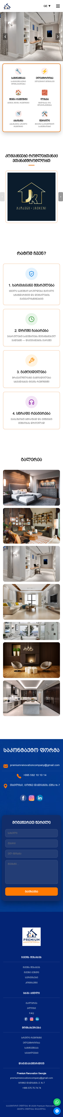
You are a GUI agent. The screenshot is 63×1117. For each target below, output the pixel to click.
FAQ (31, 1013)
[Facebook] (26, 1019)
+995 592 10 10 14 (34, 775)
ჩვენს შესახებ (31, 967)
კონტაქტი (31, 982)
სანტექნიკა (31, 1047)
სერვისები (31, 977)
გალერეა (31, 1003)
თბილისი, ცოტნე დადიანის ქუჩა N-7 (35, 785)
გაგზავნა (31, 891)
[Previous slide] (2, 196)
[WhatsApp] (57, 1102)
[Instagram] (31, 1019)
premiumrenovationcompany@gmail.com (35, 765)
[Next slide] (60, 196)
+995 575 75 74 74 (31, 1088)
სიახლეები (31, 1053)
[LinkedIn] (37, 1019)
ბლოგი (31, 1008)
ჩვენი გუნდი (31, 972)
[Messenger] (57, 1111)
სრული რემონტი (31, 1037)
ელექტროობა (31, 1042)
